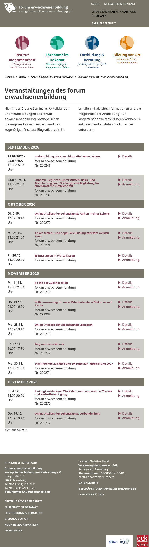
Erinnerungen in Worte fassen (55, 255)
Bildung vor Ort (17, 519)
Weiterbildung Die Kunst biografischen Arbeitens (67, 156)
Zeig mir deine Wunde (49, 344)
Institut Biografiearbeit (23, 501)
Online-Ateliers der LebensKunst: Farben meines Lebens (72, 213)
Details (126, 156)
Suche (95, 4)
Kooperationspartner (21, 524)
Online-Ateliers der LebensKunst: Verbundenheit (67, 413)
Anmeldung (130, 184)
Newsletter (13, 530)
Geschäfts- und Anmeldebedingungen (107, 488)
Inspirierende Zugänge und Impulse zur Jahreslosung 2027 (74, 363)
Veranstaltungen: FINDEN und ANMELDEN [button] (114, 13)
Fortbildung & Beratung (23, 513)
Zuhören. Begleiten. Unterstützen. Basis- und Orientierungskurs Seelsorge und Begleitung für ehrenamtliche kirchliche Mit (67, 183)
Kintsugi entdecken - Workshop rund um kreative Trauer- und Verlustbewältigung (73, 392)
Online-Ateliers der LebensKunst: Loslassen (64, 325)
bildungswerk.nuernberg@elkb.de (27, 492)
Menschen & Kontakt (119, 4)
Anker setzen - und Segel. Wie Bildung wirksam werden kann (72, 234)
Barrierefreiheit (104, 23)
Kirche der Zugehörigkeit (51, 283)
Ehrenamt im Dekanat (21, 507)
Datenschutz (88, 483)
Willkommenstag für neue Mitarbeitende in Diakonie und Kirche (73, 303)
